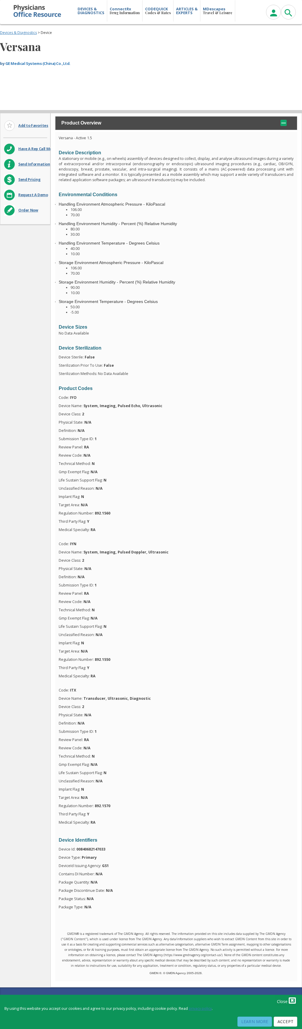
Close (283, 1001)
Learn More (254, 1021)
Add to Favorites (33, 125)
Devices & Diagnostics (18, 32)
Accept (285, 1021)
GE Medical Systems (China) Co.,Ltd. (37, 63)
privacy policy (200, 1008)
